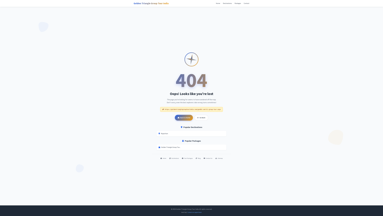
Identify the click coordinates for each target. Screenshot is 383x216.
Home (218, 3)
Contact (246, 3)
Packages (238, 3)
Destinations (227, 3)
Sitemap (220, 158)
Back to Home (185, 118)
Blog (199, 158)
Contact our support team (195, 212)
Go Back (202, 118)
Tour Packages (188, 158)
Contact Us (209, 158)
